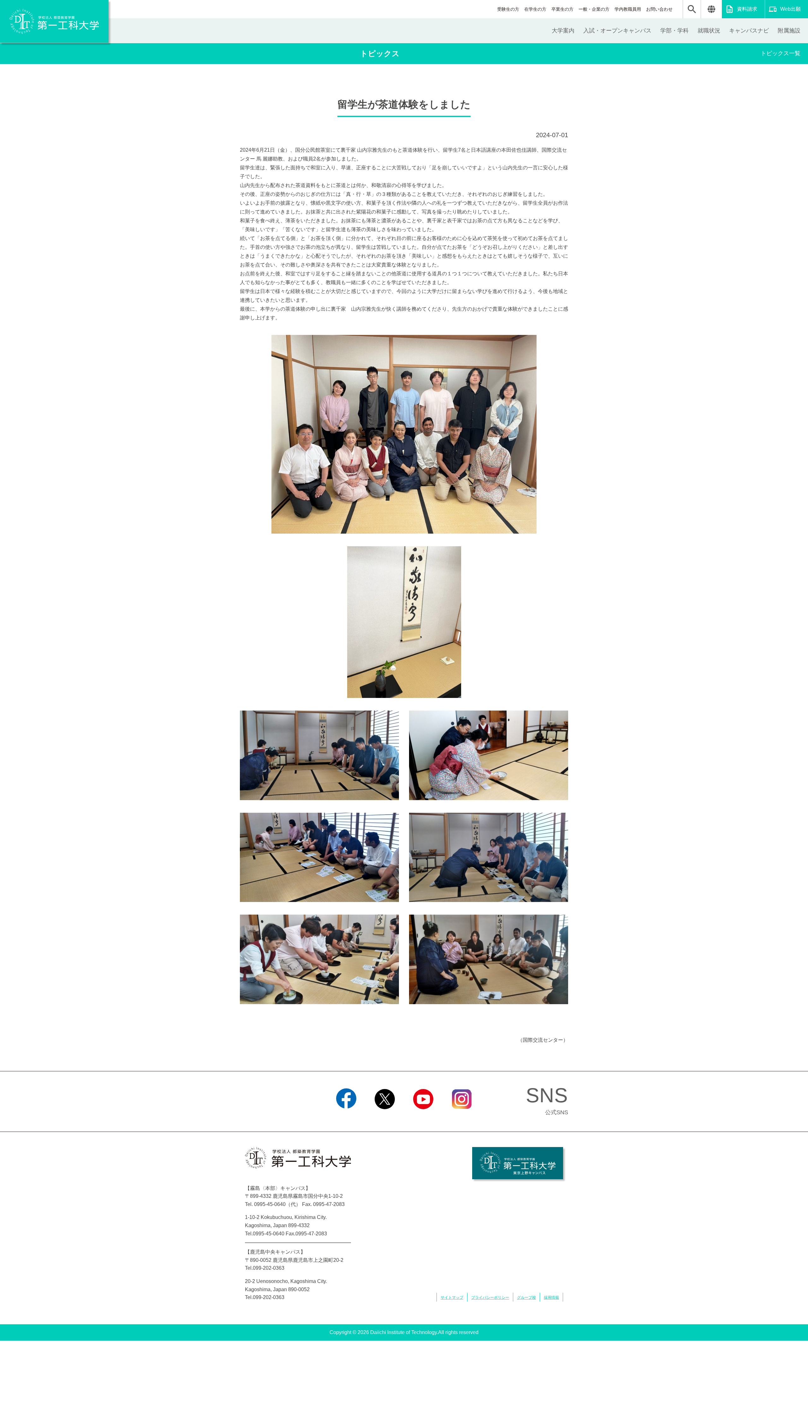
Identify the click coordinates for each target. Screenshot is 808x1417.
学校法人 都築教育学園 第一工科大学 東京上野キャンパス (517, 1163)
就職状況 (709, 30)
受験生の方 (508, 9)
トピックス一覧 (780, 53)
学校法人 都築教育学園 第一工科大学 (54, 21)
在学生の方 (535, 9)
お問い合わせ (659, 9)
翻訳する (711, 9)
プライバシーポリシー (490, 1297)
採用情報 (551, 1297)
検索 (692, 9)
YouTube (423, 1117)
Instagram (462, 1117)
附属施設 (789, 30)
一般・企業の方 (594, 9)
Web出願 (790, 9)
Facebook (346, 1117)
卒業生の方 (562, 9)
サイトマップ (452, 1297)
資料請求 (747, 9)
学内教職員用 (628, 9)
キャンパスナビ (749, 30)
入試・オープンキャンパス (617, 30)
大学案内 (563, 30)
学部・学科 (674, 30)
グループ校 (526, 1297)
